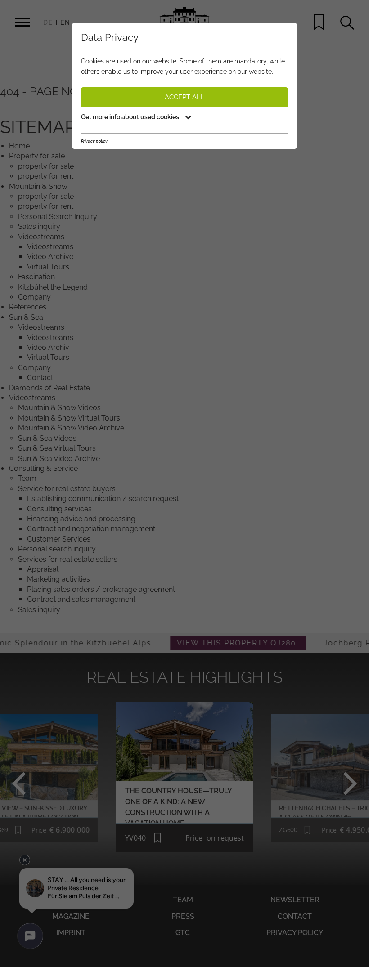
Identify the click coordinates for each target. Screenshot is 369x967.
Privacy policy (94, 141)
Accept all (185, 97)
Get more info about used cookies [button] (130, 117)
